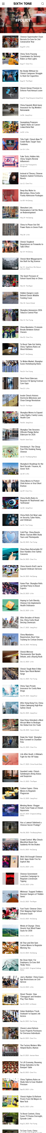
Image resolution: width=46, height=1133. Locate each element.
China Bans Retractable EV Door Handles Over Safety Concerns (31, 551)
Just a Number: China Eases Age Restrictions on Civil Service (31, 979)
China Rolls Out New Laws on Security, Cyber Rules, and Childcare (31, 517)
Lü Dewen (33, 1004)
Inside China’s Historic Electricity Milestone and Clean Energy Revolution (30, 398)
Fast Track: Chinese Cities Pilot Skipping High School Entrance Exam (31, 911)
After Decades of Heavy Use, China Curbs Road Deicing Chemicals (30, 620)
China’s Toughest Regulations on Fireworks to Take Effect (31, 244)
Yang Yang (29, 98)
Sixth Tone (29, 439)
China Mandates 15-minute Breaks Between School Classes (31, 329)
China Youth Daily (36, 764)
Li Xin (28, 47)
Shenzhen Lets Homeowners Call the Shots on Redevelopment (31, 210)
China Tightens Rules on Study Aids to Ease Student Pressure (31, 1082)
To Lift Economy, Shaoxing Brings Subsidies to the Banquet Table (31, 1065)
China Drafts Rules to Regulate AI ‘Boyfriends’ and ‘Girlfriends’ (31, 500)
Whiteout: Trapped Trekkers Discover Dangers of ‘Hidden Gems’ (31, 894)
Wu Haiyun (37, 267)
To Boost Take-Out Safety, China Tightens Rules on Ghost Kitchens (30, 347)
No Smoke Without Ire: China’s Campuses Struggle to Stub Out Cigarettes (31, 73)
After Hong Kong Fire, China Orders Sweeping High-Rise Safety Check (31, 705)
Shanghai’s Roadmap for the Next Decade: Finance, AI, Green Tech (31, 466)
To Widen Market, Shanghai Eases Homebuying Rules (31, 362)
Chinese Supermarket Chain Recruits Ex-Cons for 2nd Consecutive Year (31, 39)
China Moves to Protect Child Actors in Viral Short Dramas (30, 483)
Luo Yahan (26, 269)
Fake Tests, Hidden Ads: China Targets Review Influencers (30, 159)
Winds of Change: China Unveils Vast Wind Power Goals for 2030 (30, 928)
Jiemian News (34, 1055)
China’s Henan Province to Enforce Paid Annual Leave (31, 89)
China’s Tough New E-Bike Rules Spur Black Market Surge (30, 671)
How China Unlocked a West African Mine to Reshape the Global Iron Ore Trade (31, 722)
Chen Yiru (29, 64)
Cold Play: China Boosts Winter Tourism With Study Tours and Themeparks (31, 534)
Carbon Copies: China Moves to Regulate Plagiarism (29, 791)
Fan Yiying (29, 164)
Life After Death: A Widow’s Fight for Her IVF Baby (31, 755)
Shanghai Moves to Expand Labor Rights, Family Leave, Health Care (31, 415)
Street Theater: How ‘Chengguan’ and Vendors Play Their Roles (30, 996)
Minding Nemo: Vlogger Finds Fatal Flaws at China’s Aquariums (31, 808)
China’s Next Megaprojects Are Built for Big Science (31, 260)
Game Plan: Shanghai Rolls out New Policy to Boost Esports (31, 586)
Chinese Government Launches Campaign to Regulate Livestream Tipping (29, 878)
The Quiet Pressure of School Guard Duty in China (31, 277)
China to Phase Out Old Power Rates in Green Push (31, 225)
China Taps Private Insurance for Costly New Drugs (30, 688)
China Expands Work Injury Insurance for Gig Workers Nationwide (31, 107)
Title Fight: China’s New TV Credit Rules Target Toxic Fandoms (31, 142)
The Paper (29, 81)
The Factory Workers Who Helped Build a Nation (30, 1046)
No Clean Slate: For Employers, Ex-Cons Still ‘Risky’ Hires (30, 962)
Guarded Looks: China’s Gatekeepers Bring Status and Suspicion (30, 774)
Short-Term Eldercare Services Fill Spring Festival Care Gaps (31, 381)
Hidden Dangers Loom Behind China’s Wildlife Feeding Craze (29, 295)
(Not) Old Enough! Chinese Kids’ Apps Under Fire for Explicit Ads (31, 859)
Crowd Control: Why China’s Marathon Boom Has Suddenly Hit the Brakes (31, 842)
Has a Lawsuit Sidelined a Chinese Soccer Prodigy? (31, 823)
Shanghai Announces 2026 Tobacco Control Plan (31, 311)
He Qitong (29, 200)
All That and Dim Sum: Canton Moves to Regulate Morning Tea (31, 945)
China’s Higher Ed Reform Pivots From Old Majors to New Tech (31, 1099)
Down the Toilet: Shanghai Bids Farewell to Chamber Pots (31, 739)
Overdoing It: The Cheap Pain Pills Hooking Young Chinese (30, 449)
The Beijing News (31, 457)
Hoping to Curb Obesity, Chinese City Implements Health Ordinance (30, 603)
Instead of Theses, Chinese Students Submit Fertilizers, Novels (31, 176)
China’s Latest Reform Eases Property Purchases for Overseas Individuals (31, 1030)
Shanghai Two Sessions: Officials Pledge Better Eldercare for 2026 (30, 432)
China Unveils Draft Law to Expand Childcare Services (31, 567)
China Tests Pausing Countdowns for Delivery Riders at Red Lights (30, 56)
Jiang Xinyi (39, 98)
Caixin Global (30, 303)
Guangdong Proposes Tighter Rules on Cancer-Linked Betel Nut (30, 125)
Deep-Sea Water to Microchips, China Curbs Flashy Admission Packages (31, 193)
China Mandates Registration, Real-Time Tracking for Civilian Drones (31, 637)
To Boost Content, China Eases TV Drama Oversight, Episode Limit (31, 1116)
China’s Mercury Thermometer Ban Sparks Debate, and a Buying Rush (31, 654)
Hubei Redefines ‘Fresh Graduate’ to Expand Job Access (30, 1013)
